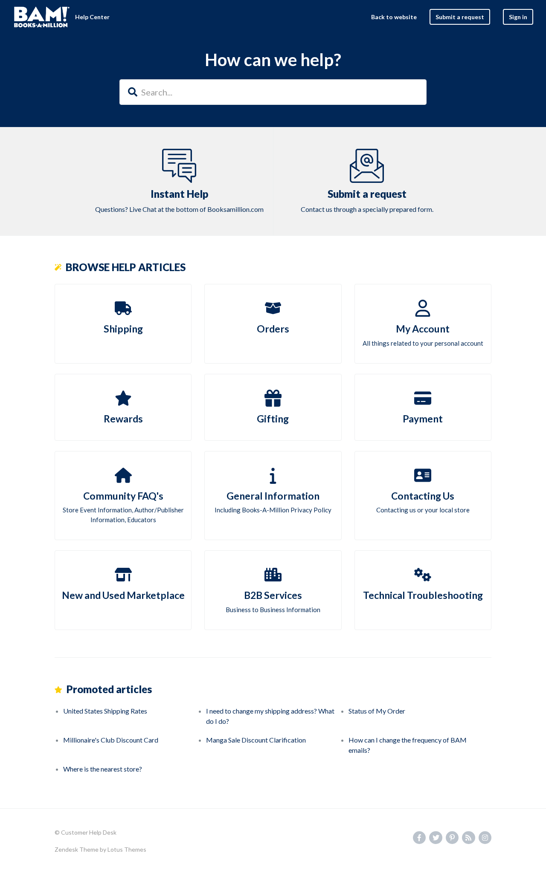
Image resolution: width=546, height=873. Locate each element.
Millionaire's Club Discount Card (110, 740)
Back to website (394, 16)
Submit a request (460, 16)
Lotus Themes (126, 849)
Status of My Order (377, 711)
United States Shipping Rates (105, 711)
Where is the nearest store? (102, 769)
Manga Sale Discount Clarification (256, 740)
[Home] (42, 17)
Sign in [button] (518, 16)
